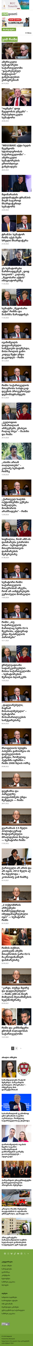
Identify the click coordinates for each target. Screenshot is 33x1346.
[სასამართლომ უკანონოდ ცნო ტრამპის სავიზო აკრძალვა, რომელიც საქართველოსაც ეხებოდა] (16, 1102)
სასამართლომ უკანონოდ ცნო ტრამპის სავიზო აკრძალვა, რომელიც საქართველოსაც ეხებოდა (16, 1117)
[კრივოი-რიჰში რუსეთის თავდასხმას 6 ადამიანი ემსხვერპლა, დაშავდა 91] (16, 1198)
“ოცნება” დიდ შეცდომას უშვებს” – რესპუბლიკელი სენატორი (15, 113)
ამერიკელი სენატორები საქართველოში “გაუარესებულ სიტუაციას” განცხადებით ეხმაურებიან (12, 71)
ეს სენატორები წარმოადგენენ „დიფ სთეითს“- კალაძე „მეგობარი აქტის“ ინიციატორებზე (15, 274)
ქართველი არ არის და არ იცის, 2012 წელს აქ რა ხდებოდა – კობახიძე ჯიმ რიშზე (16, 872)
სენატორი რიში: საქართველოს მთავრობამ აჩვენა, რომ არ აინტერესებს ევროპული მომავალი (16, 588)
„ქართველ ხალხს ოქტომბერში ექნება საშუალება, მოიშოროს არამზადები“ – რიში (15, 505)
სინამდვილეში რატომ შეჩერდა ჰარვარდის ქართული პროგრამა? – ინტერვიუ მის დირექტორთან (14, 1085)
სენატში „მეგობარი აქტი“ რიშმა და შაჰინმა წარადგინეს (15, 311)
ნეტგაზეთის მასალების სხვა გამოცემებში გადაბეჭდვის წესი (15, 1342)
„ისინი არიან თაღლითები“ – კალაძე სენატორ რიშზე (13, 466)
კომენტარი (6, 1275)
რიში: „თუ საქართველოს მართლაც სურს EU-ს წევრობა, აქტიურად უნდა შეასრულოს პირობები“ (15, 629)
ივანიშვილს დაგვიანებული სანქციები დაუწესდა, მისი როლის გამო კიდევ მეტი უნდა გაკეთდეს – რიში (16, 349)
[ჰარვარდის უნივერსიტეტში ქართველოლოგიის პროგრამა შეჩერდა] (16, 1169)
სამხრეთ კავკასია (8, 1282)
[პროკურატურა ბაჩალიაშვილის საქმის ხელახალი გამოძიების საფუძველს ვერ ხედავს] (16, 1226)
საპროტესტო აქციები (10, 1300)
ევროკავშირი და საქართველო (13, 1310)
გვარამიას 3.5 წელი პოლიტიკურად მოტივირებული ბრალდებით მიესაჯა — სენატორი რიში (15, 834)
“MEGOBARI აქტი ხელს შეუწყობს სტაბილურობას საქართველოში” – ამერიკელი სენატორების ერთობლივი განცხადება (16, 156)
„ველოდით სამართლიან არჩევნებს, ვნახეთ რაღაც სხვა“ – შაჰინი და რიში (15, 428)
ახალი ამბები (7, 1266)
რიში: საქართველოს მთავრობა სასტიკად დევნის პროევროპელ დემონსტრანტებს (16, 389)
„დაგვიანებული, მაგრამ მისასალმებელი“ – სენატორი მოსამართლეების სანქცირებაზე (14, 712)
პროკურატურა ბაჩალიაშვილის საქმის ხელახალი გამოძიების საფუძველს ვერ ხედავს (14, 1241)
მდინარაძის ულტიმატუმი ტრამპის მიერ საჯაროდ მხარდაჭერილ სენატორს (16, 200)
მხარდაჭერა (9, 29)
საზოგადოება (7, 1269)
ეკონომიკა (6, 1272)
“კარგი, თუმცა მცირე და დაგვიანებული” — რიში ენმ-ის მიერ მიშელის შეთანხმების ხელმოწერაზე (16, 994)
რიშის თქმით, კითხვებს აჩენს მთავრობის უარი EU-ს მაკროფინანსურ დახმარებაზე (16, 954)
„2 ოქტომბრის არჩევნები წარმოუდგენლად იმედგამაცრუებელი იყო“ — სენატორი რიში (15, 912)
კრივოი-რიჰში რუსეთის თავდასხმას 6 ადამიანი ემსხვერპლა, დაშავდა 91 (15, 1211)
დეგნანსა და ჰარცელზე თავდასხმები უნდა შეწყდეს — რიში (14, 795)
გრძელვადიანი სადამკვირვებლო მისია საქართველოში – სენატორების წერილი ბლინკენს (16, 671)
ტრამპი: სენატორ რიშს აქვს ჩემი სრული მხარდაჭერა (15, 237)
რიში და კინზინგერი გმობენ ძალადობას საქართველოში (15, 1030)
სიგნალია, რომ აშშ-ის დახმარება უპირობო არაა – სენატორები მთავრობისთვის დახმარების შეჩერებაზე (16, 546)
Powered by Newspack (8, 1339)
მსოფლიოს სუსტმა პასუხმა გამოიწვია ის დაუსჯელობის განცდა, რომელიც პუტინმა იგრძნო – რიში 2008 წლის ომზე (16, 755)
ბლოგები (5, 1285)
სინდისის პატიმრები (9, 1297)
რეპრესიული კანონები (10, 1307)
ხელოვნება (6, 1278)
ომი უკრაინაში (7, 1304)
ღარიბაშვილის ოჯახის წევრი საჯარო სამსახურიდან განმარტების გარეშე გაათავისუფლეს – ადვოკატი (14, 1150)
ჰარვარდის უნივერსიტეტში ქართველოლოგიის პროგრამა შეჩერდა (16, 1182)
